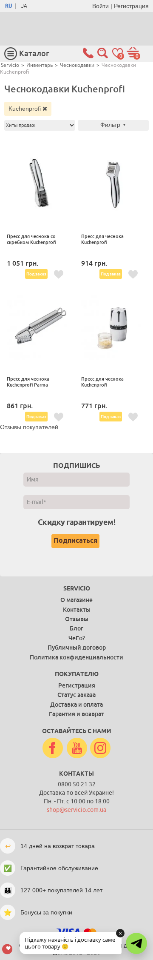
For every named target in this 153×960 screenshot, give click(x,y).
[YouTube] (77, 748)
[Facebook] (52, 748)
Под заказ (36, 274)
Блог (76, 628)
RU (8, 6)
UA (23, 6)
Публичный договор (77, 647)
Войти (100, 6)
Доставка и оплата (76, 704)
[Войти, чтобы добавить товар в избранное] (58, 275)
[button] (136, 943)
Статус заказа (76, 695)
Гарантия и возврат (76, 714)
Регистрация (131, 6)
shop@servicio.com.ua (76, 810)
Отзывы (76, 619)
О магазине (76, 600)
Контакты (77, 609)
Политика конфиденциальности (76, 657)
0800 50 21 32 (77, 784)
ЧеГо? (76, 638)
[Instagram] (100, 748)
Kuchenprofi (25, 108)
